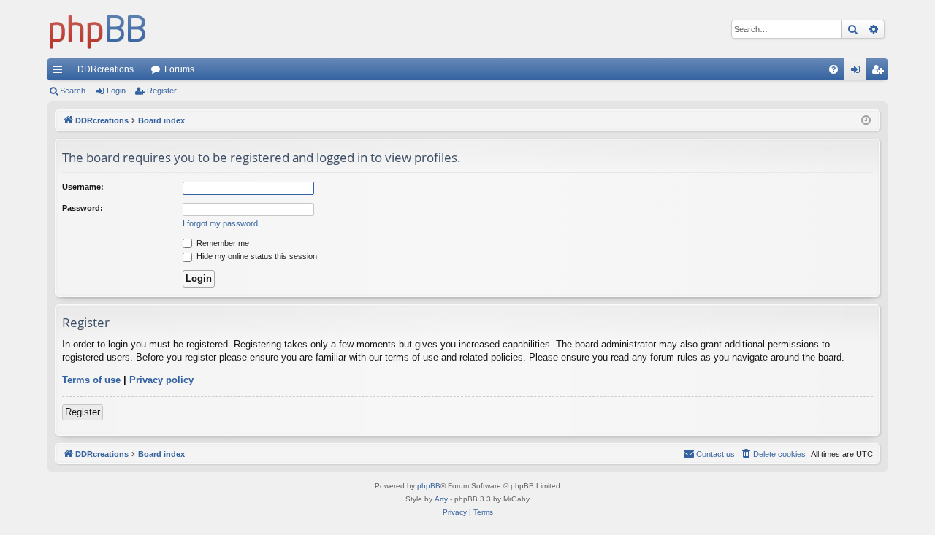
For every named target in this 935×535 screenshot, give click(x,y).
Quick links (61, 72)
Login (116, 90)
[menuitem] (833, 69)
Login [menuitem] (858, 72)
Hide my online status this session (255, 256)
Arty (441, 499)
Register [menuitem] (880, 72)
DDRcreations (105, 69)
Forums (179, 69)
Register (162, 90)
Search (72, 90)
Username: (83, 186)
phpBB (428, 486)
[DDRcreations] (98, 29)
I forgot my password (220, 223)
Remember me (221, 243)
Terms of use (91, 379)
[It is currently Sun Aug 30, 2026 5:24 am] (866, 120)
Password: (82, 208)
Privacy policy (161, 379)
